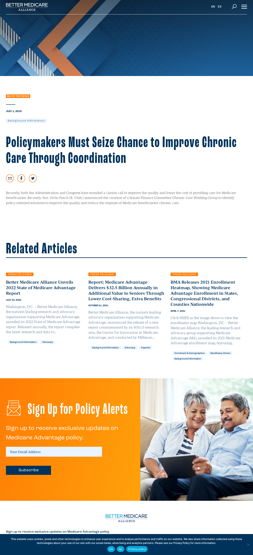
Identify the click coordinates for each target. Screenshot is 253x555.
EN (213, 6)
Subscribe (29, 470)
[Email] (10, 178)
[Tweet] (33, 178)
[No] (248, 544)
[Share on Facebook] (21, 178)
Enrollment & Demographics (190, 353)
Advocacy (47, 342)
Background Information (26, 121)
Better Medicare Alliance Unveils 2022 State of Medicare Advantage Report (41, 287)
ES (219, 6)
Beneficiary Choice (220, 353)
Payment (145, 348)
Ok (111, 549)
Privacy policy (137, 549)
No (121, 549)
